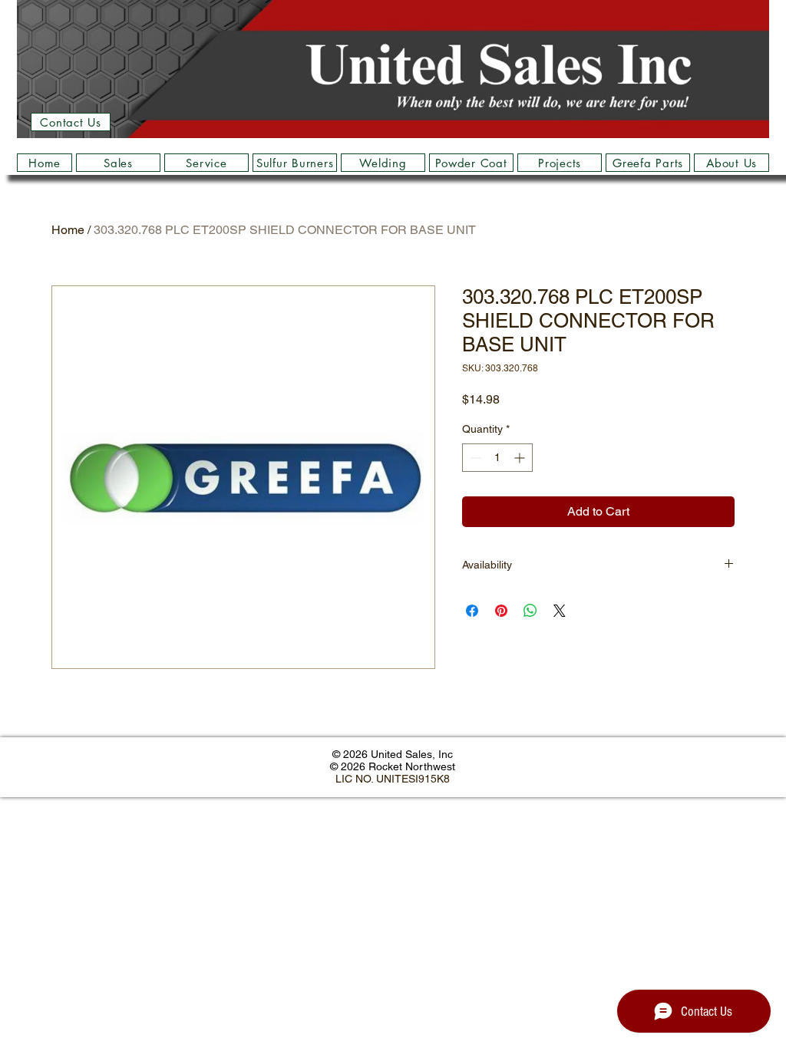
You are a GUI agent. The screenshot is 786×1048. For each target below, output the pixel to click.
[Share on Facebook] (472, 610)
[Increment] (520, 457)
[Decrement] (474, 457)
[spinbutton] (497, 457)
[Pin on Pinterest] (501, 610)
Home (67, 229)
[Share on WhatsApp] (530, 610)
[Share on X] (559, 610)
